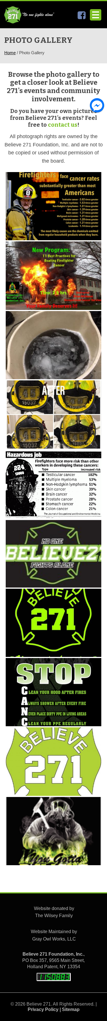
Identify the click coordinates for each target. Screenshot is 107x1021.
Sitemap (71, 1009)
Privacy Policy (43, 1009)
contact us (62, 124)
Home (10, 52)
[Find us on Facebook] (81, 17)
